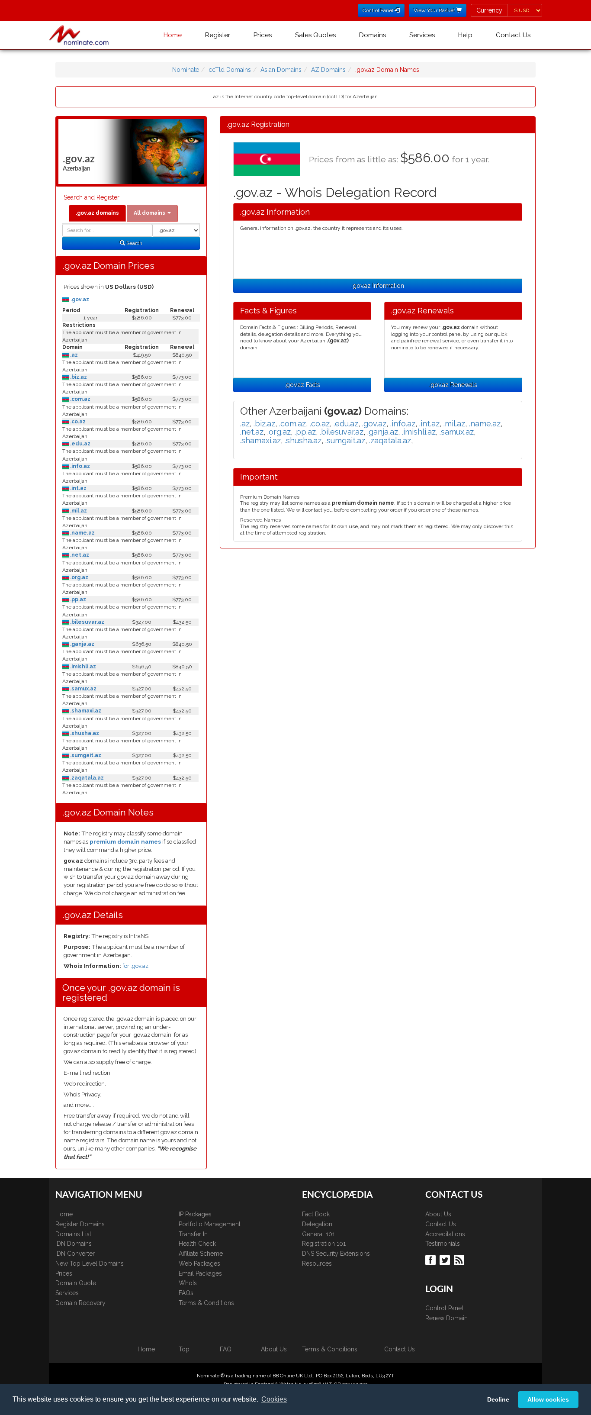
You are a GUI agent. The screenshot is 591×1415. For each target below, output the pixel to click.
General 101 (318, 1234)
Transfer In (193, 1234)
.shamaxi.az (85, 711)
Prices (263, 35)
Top (184, 1349)
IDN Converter (75, 1253)
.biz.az (78, 377)
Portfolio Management (210, 1224)
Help (465, 35)
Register (217, 35)
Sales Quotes (315, 35)
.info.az (79, 466)
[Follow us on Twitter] (446, 1259)
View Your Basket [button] (435, 10)
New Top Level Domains (89, 1263)
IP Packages (195, 1214)
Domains (372, 35)
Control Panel (444, 1308)
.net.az (79, 555)
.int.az (78, 488)
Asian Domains (281, 69)
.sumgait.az (85, 755)
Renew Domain (446, 1318)
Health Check (197, 1243)
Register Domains (80, 1224)
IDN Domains (73, 1243)
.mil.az (78, 511)
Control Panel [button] (379, 10)
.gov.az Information (377, 285)
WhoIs (188, 1283)
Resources (317, 1263)
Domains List (73, 1234)
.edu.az (79, 444)
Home (173, 35)
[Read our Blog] (460, 1259)
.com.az (79, 399)
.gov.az (79, 300)
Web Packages (199, 1263)
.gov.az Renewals (453, 384)
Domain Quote (75, 1283)
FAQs (186, 1292)
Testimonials (442, 1243)
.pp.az (77, 599)
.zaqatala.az (86, 778)
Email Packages (200, 1273)
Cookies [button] (274, 1399)
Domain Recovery (80, 1302)
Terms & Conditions (206, 1302)
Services (422, 35)
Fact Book (316, 1214)
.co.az (77, 422)
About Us (438, 1214)
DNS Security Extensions (336, 1253)
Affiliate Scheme (201, 1253)
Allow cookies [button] (548, 1399)
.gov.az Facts (302, 384)
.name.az (82, 533)
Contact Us (513, 35)
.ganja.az (81, 644)
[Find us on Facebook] (431, 1259)
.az (73, 355)
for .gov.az (135, 966)
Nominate (185, 69)
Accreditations (445, 1234)
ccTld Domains (230, 69)
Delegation (317, 1224)
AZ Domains (328, 69)
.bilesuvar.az (86, 622)
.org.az (78, 577)
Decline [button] (498, 1399)
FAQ (225, 1349)
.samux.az (82, 689)
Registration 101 (324, 1243)
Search (133, 243)
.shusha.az (84, 733)
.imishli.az (82, 667)
